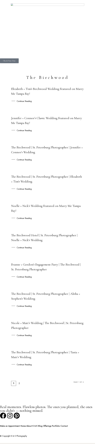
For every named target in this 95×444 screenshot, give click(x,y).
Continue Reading (24, 101)
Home (23, 426)
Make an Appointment (10, 426)
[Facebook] (3, 416)
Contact (64, 426)
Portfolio (56, 426)
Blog (40, 426)
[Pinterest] (17, 416)
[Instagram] (10, 416)
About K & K (32, 426)
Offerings (47, 426)
